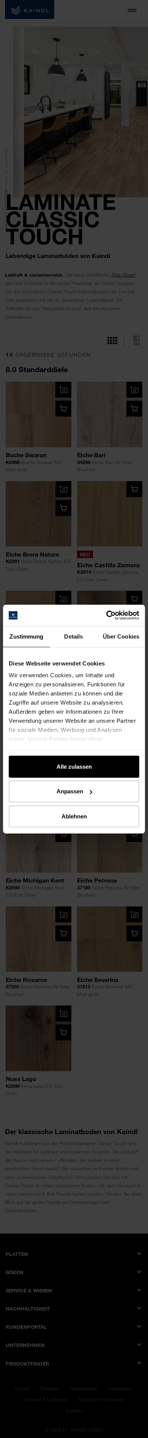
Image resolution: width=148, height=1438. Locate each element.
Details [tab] (73, 636)
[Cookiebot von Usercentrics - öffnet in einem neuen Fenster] (106, 615)
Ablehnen (74, 816)
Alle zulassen (74, 766)
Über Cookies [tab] (121, 636)
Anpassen (70, 791)
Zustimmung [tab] (26, 636)
